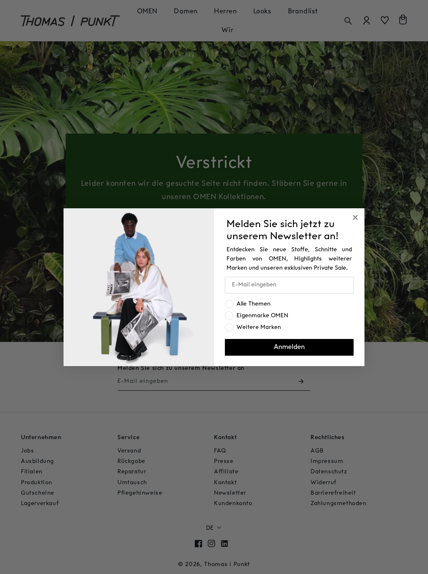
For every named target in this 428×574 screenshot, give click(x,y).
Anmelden (289, 347)
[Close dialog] (355, 217)
